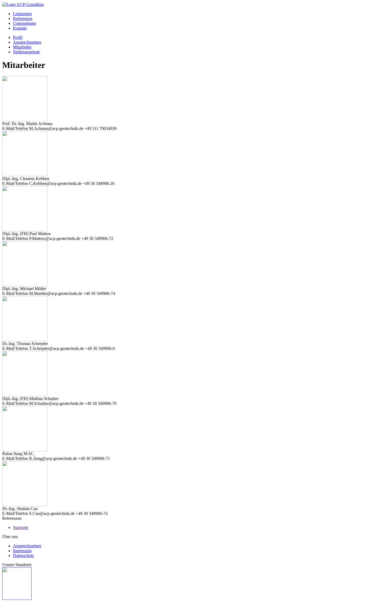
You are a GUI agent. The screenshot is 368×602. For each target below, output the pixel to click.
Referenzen (22, 18)
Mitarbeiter (22, 47)
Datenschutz (23, 555)
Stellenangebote (26, 52)
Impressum (22, 550)
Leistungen (22, 13)
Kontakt (20, 28)
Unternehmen (24, 23)
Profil (17, 37)
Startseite (20, 527)
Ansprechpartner (27, 42)
